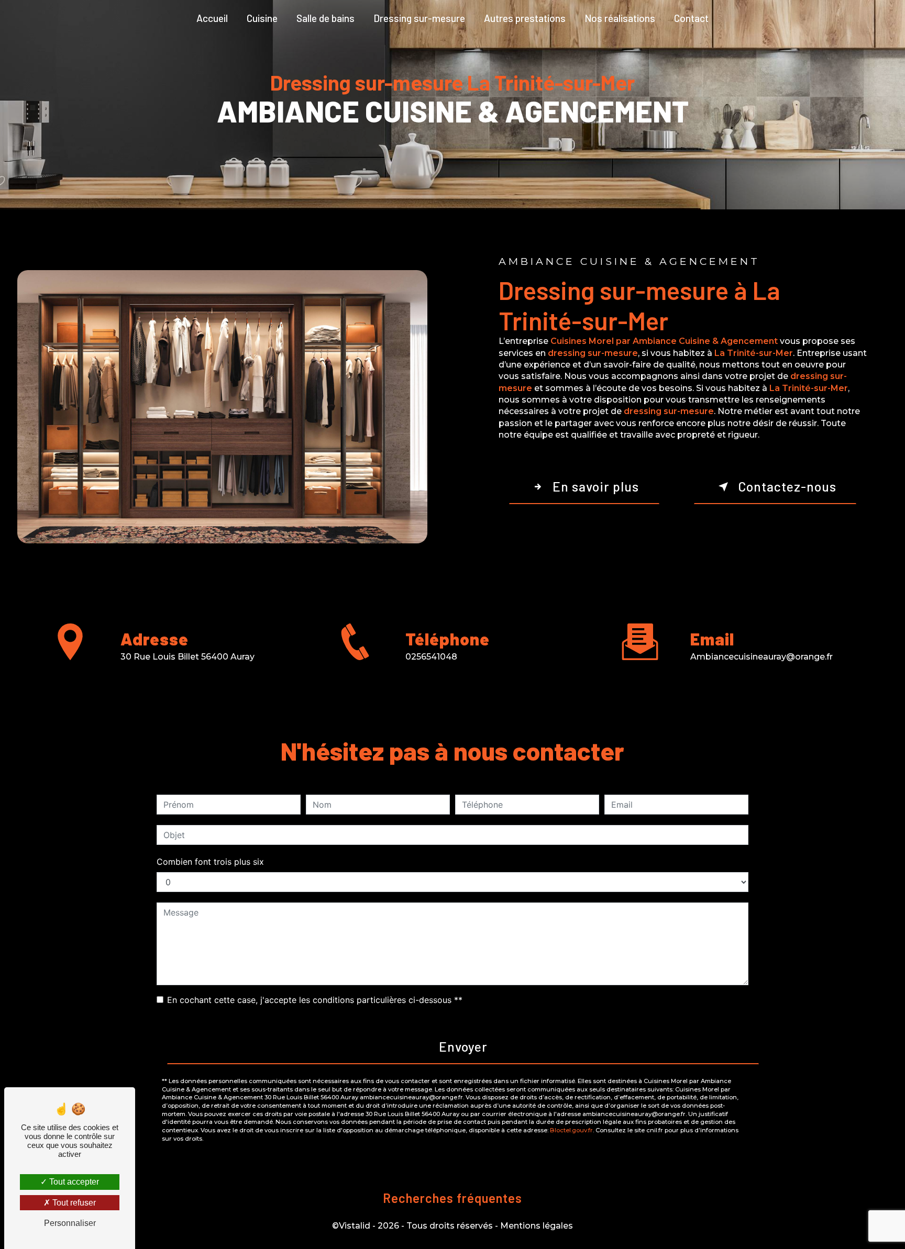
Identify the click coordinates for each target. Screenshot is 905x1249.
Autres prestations (525, 18)
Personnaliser (70, 1223)
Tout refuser (73, 1202)
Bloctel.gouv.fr (571, 1130)
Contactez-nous (787, 486)
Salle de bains (325, 18)
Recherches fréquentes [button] (452, 1198)
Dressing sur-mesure (419, 18)
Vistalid (354, 1226)
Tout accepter (73, 1181)
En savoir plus (596, 486)
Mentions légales (536, 1226)
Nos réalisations (619, 18)
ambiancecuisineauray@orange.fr (761, 657)
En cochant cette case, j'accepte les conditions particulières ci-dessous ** (314, 1000)
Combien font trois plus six (210, 861)
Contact (691, 18)
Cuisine (262, 18)
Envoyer (463, 1046)
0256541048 (431, 657)
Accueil (212, 18)
